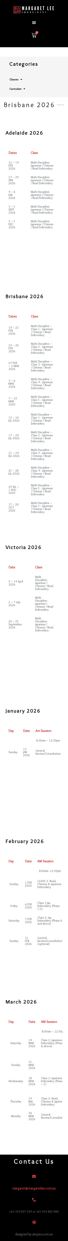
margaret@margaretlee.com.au (34, 1188)
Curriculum (15, 89)
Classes (14, 79)
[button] (34, 22)
